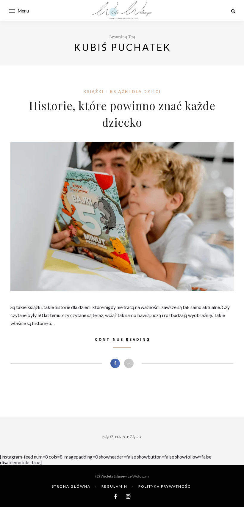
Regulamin (114, 486)
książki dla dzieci (135, 91)
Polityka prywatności (165, 486)
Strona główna (71, 486)
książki (93, 91)
